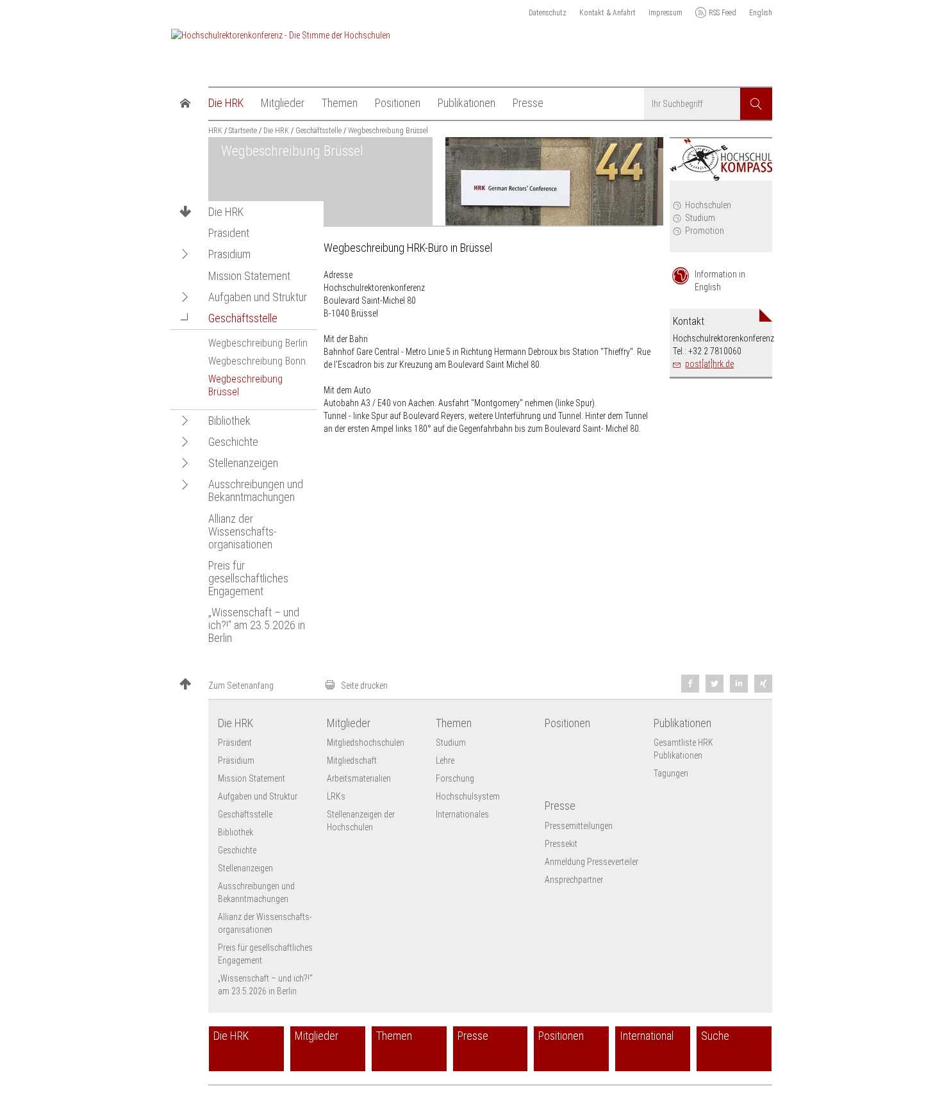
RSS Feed (722, 12)
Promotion (704, 231)
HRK (215, 130)
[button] (185, 254)
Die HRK (226, 212)
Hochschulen (708, 205)
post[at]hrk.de (709, 364)
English (760, 12)
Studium (700, 218)
